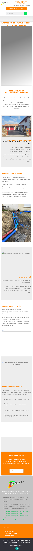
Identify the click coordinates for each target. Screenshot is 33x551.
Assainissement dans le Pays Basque (13, 520)
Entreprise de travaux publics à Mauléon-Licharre (16, 511)
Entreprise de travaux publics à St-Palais (14, 513)
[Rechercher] (25, 13)
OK (17, 548)
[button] (16, 18)
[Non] (31, 544)
